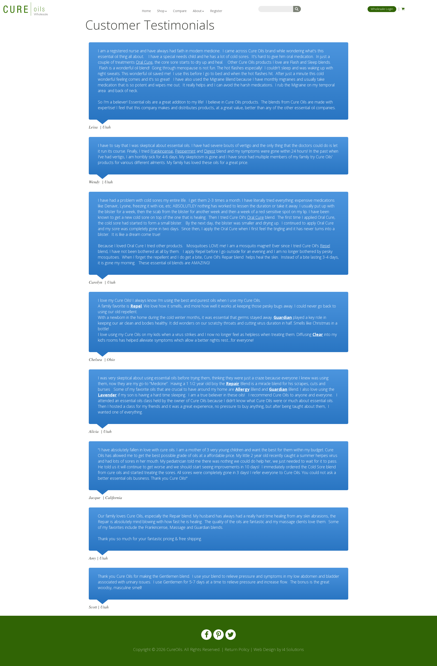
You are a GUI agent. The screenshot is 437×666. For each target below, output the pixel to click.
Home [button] (146, 11)
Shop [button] (161, 11)
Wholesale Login (382, 9)
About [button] (197, 11)
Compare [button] (180, 11)
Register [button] (216, 11)
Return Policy (237, 649)
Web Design (265, 649)
